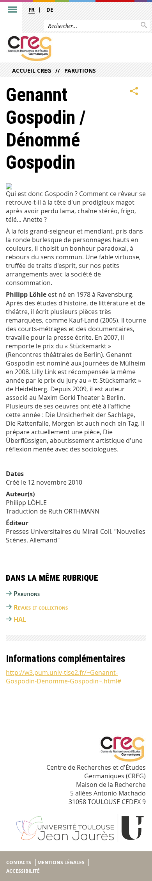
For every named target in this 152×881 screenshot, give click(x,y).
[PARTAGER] (134, 91)
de (49, 9)
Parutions (80, 70)
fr (31, 9)
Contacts (18, 862)
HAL (20, 619)
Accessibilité (23, 871)
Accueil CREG (31, 70)
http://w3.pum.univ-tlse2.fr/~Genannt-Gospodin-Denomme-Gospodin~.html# (63, 676)
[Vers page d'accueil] (61, 48)
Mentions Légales (61, 862)
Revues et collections (41, 607)
